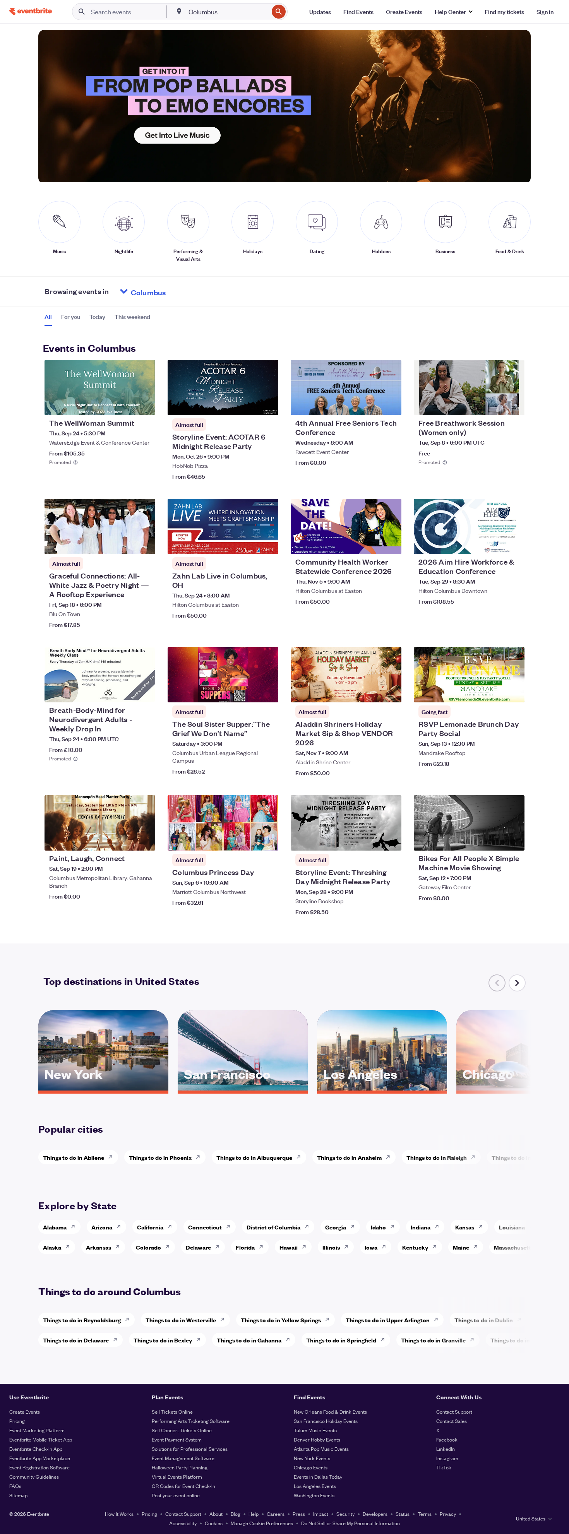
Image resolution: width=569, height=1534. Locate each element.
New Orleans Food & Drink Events (330, 1411)
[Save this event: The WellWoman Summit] (126, 404)
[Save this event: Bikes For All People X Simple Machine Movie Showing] (495, 839)
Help (254, 1513)
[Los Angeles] (382, 1088)
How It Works (119, 1513)
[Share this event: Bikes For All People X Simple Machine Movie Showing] (513, 839)
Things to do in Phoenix (160, 1157)
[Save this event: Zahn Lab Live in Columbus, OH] (249, 543)
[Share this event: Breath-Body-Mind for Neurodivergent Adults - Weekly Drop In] (144, 691)
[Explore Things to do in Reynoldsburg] (129, 1319)
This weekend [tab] (132, 316)
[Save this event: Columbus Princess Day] (249, 839)
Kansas (464, 1227)
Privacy (448, 1513)
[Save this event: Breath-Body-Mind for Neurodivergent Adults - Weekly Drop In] (126, 691)
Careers (275, 1513)
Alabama (55, 1227)
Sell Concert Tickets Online (182, 1430)
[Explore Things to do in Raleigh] (475, 1157)
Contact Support (454, 1411)
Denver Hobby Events (317, 1439)
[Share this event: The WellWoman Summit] (144, 404)
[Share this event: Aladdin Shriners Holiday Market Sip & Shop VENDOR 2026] (390, 691)
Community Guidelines (34, 1476)
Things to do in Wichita (522, 1157)
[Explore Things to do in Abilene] (112, 1157)
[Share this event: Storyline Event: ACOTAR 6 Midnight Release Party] (267, 404)
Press (299, 1513)
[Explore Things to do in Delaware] (117, 1339)
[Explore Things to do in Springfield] (384, 1339)
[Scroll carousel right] (517, 982)
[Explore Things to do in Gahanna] (289, 1339)
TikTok (443, 1467)
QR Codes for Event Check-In (183, 1485)
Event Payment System (177, 1439)
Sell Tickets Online (172, 1411)
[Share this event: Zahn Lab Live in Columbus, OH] (267, 543)
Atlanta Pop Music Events (321, 1448)
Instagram (447, 1458)
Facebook (447, 1439)
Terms (425, 1513)
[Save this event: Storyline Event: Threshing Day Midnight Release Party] (372, 839)
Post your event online (176, 1495)
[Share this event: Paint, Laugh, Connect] (144, 839)
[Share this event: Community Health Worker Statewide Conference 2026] (390, 543)
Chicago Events (310, 1467)
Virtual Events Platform (177, 1476)
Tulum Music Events (315, 1430)
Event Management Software (183, 1458)
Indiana (420, 1227)
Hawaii (288, 1247)
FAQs (15, 1485)
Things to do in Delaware (76, 1340)
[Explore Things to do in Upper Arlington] (438, 1319)
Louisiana (512, 1227)
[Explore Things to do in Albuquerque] (300, 1157)
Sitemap (18, 1495)
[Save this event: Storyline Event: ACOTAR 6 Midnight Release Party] (249, 404)
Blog (235, 1513)
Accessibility (183, 1523)
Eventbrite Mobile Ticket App (40, 1439)
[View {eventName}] (100, 387)
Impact (320, 1513)
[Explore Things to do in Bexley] (200, 1339)
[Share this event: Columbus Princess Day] (267, 839)
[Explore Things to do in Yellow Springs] (329, 1319)
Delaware (198, 1247)
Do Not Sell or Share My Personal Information (350, 1523)
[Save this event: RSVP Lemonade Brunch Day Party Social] (495, 691)
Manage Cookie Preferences (262, 1523)
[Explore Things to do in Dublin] (521, 1319)
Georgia (335, 1227)
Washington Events (314, 1495)
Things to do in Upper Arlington (388, 1320)
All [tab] (48, 316)
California (150, 1227)
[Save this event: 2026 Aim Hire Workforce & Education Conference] (495, 543)
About (216, 1513)
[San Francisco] (243, 1088)
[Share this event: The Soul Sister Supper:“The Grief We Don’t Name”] (267, 691)
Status (403, 1513)
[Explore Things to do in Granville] (474, 1339)
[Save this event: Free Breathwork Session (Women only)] (495, 404)
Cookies (214, 1523)
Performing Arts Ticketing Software (191, 1420)
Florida (245, 1247)
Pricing (17, 1420)
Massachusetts (514, 1247)
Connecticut (205, 1227)
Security (345, 1513)
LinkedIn (445, 1448)
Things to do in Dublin (483, 1320)
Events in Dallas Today (318, 1476)
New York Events (312, 1458)
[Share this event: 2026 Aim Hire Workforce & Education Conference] (513, 543)
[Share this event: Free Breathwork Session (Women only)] (513, 404)
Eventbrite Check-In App (35, 1448)
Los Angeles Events (315, 1485)
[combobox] (228, 12)
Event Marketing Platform (37, 1430)
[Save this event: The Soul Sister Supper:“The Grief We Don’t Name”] (249, 691)
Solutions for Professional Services (190, 1448)
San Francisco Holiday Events (326, 1420)
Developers (375, 1513)
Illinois (331, 1247)
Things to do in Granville (433, 1340)
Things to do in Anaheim (349, 1157)
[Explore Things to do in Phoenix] (200, 1157)
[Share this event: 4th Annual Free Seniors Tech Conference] (390, 404)
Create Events (24, 1411)
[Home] (30, 11)
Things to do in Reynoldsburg (82, 1320)
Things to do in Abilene (73, 1157)
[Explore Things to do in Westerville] (224, 1319)
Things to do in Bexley (163, 1340)
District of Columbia (273, 1227)
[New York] (103, 1088)
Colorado (148, 1247)
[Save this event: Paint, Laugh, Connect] (126, 839)
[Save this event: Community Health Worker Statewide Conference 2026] (372, 543)
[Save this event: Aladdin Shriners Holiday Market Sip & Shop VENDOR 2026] (372, 691)
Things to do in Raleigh (436, 1157)
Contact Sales (451, 1420)
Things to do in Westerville (181, 1320)
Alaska (52, 1247)
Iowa (371, 1247)
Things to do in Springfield (341, 1340)
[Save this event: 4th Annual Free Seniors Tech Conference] (372, 404)
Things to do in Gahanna (249, 1340)
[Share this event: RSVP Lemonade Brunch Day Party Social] (513, 691)
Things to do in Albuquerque (254, 1157)
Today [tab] (97, 316)
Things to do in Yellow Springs (281, 1320)
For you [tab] (70, 316)
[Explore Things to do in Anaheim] (390, 1157)
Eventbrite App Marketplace (39, 1458)
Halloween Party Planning (179, 1467)
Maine (461, 1247)
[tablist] (97, 319)
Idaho (378, 1227)
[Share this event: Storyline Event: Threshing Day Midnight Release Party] (390, 839)
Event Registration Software (39, 1467)
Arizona (101, 1227)
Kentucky (415, 1247)
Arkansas (98, 1247)
